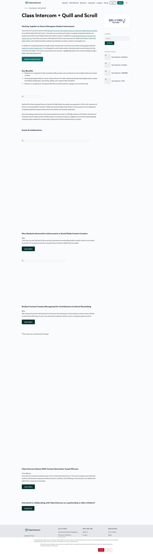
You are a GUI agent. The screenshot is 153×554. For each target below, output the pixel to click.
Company (99, 3)
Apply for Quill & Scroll (32, 59)
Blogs (110, 535)
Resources (83, 3)
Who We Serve (74, 3)
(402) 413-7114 (29, 536)
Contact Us (28, 508)
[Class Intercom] (32, 530)
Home (26, 8)
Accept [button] (101, 550)
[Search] (127, 3)
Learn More (28, 249)
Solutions (65, 3)
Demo (120, 3)
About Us (85, 532)
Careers (85, 535)
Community (91, 3)
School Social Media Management (68, 532)
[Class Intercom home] (33, 3)
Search (109, 43)
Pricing (106, 3)
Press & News (112, 532)
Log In (112, 3)
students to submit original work (32, 48)
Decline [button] (109, 550)
